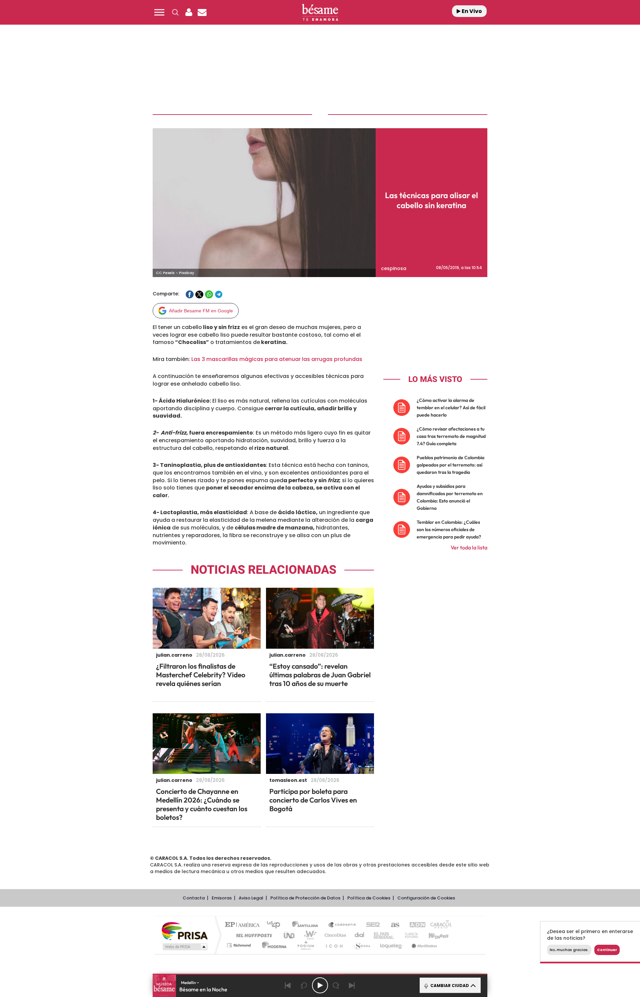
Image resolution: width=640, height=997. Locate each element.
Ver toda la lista (469, 547)
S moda (361, 945)
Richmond (239, 945)
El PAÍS (243, 925)
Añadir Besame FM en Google (201, 310)
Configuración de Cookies (426, 898)
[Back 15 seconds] (304, 985)
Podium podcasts (305, 945)
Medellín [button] (189, 982)
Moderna (272, 945)
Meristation (423, 945)
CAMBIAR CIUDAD (449, 985)
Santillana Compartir (342, 925)
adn (414, 925)
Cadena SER (371, 925)
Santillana (307, 925)
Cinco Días (334, 935)
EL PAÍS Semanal (384, 935)
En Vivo (471, 11)
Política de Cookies (368, 898)
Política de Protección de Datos (305, 898)
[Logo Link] (320, 12)
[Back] (288, 985)
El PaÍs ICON (334, 945)
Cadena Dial (359, 935)
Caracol (438, 925)
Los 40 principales (275, 925)
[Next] (352, 985)
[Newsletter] (202, 12)
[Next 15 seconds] (336, 985)
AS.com (392, 925)
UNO (289, 935)
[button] (159, 12)
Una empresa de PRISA (185, 930)
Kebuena (432, 935)
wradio (308, 935)
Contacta (194, 898)
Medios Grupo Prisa (184, 947)
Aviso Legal (251, 898)
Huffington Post (252, 935)
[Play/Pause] (320, 985)
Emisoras (222, 898)
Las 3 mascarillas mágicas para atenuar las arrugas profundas (276, 359)
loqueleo (391, 945)
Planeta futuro (408, 935)
